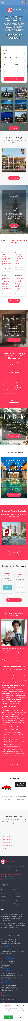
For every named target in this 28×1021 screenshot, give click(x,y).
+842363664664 (6, 980)
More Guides (13, 300)
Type (4, 64)
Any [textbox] (5, 53)
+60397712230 (5, 992)
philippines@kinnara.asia (8, 970)
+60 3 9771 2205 (15, 995)
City (16, 57)
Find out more (13, 340)
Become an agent (13, 600)
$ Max (16, 71)
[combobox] (14, 53)
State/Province (7, 57)
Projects (3, 904)
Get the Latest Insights (13, 372)
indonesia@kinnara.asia (8, 958)
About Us (16, 893)
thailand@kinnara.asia (8, 946)
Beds (16, 64)
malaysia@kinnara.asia (8, 994)
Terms (15, 900)
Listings (13, 128)
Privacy (16, 904)
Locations (3, 896)
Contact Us (13, 400)
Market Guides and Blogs (18, 242)
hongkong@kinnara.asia (8, 879)
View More (13, 178)
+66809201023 (5, 945)
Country (5, 50)
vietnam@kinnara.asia (8, 982)
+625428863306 (6, 956)
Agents (16, 889)
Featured (3, 900)
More (13, 225)
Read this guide (6, 268)
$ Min (4, 71)
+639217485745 (6, 968)
